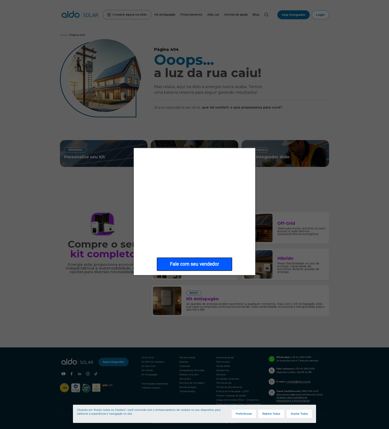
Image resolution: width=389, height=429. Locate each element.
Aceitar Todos (299, 413)
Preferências (244, 413)
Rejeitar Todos (271, 413)
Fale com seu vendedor (194, 264)
